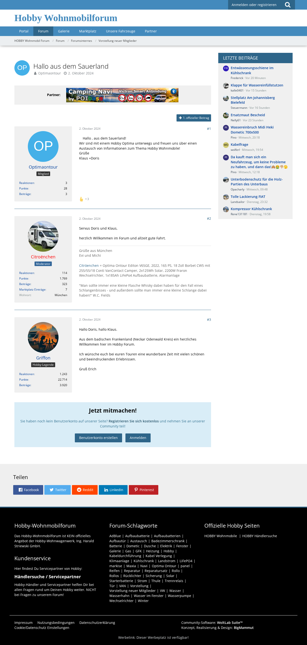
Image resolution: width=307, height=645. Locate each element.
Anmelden (138, 437)
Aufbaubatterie (137, 536)
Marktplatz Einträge (32, 289)
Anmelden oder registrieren (254, 4)
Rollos (114, 575)
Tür (112, 586)
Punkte (23, 188)
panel (185, 566)
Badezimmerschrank (167, 541)
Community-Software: (212, 622)
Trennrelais (174, 580)
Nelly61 (236, 120)
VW (162, 590)
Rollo (176, 570)
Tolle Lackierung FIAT (248, 196)
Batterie (115, 546)
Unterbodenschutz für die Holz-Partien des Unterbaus (257, 182)
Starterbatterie (121, 580)
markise (115, 566)
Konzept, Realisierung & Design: (217, 627)
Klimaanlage (119, 561)
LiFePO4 (186, 561)
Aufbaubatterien (167, 536)
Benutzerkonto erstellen (98, 437)
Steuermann (239, 108)
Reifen (114, 570)
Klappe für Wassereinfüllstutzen (257, 85)
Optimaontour (49, 73)
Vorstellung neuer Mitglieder (132, 590)
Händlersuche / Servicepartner (47, 576)
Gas (128, 551)
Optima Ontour (164, 566)
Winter (143, 600)
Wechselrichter (121, 600)
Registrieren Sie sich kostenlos (134, 421)
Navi (144, 566)
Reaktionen (26, 183)
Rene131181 (239, 214)
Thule (155, 580)
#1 (209, 128)
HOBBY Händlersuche (259, 536)
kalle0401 (237, 90)
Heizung (152, 551)
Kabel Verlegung (159, 556)
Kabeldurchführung (125, 556)
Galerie (115, 551)
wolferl (235, 150)
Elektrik (166, 546)
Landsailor (238, 202)
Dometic (133, 546)
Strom (142, 580)
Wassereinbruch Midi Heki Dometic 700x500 (252, 129)
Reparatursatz (156, 570)
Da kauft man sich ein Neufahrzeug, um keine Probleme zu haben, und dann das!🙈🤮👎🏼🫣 (259, 162)
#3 (209, 319)
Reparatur (132, 570)
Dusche (150, 546)
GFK (139, 551)
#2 (209, 218)
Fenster (182, 546)
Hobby (169, 551)
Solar (170, 575)
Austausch (138, 541)
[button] (28, 490)
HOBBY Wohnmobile (220, 536)
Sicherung (154, 575)
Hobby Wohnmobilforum (65, 17)
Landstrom (166, 561)
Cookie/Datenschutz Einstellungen (41, 627)
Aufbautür (117, 541)
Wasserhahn (119, 595)
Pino (233, 137)
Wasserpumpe (179, 595)
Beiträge (25, 194)
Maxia (131, 566)
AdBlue (115, 536)
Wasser (175, 590)
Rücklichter (132, 575)
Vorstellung (139, 586)
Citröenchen (89, 265)
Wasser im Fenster (149, 595)
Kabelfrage (239, 144)
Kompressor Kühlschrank (251, 209)
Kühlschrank (144, 561)
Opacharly (237, 189)
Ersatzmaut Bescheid (248, 115)
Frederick (237, 78)
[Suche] (287, 5)
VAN (122, 586)
